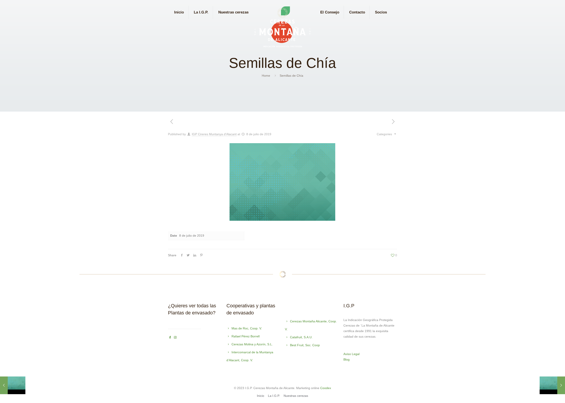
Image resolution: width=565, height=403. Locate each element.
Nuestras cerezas (296, 395)
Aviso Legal (351, 354)
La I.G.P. (274, 395)
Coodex (325, 388)
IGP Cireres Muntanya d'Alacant (214, 134)
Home (266, 75)
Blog (346, 359)
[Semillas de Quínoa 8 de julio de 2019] (12, 385)
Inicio (260, 395)
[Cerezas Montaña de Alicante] (282, 28)
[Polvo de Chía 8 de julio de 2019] (552, 385)
